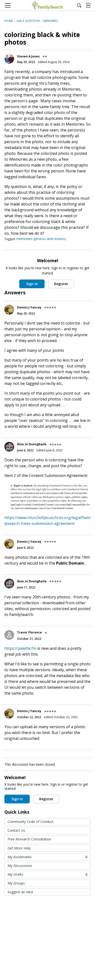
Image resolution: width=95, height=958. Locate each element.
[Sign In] (88, 5)
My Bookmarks (47, 857)
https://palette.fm (20, 648)
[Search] (79, 5)
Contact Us (16, 830)
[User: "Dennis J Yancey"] (9, 310)
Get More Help (19, 848)
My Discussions (20, 865)
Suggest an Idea (20, 892)
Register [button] (61, 283)
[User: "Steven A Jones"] (9, 59)
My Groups (16, 883)
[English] (47, 5)
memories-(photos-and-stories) (41, 238)
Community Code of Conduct (31, 821)
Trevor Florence (29, 632)
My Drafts (47, 874)
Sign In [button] (32, 283)
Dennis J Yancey (29, 307)
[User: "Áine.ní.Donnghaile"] (9, 447)
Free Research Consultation (29, 839)
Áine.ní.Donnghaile (32, 444)
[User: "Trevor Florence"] (9, 635)
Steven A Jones (28, 56)
